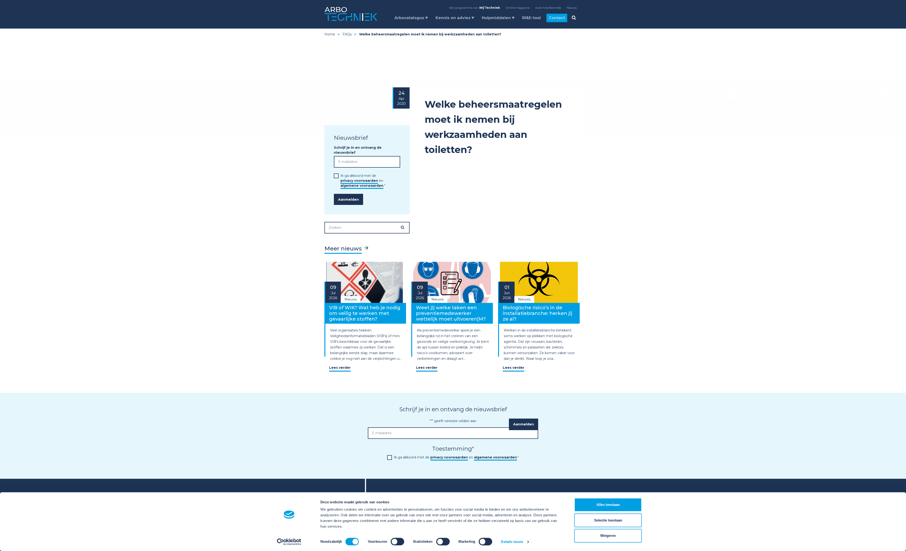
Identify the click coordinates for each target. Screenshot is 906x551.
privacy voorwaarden (359, 180)
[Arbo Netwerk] (351, 14)
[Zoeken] (405, 227)
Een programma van (474, 7)
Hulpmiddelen (496, 18)
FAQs (347, 34)
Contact (557, 18)
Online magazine (517, 7)
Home (329, 34)
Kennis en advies (453, 18)
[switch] (397, 541)
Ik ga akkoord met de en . (362, 181)
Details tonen (512, 542)
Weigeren (608, 536)
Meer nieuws (343, 248)
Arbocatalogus (409, 18)
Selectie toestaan (608, 520)
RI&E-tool (531, 18)
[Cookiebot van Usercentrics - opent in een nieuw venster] (289, 541)
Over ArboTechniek (548, 7)
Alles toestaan (608, 505)
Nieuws (572, 7)
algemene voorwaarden (361, 185)
